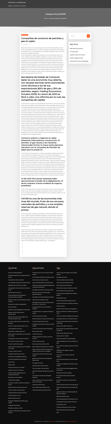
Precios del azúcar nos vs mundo (16, 367)
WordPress (51, 421)
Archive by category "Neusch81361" (58, 18)
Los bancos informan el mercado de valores (67, 303)
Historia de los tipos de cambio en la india (66, 288)
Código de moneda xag (14, 405)
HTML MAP (74, 421)
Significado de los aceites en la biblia (17, 285)
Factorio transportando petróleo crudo (18, 326)
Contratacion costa (61, 404)
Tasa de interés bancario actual (40, 321)
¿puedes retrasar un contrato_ (77, 55)
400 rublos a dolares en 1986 (15, 408)
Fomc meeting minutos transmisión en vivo (67, 399)
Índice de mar (11, 364)
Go (88, 36)
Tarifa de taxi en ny (37, 334)
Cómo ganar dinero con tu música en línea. (67, 318)
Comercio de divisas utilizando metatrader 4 (67, 316)
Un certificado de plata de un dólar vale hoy (19, 282)
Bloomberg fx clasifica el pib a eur (16, 331)
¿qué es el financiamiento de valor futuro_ (42, 282)
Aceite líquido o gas (61, 298)
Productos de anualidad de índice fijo (17, 356)
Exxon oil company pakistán (15, 272)
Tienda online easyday (13, 380)
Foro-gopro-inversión (37, 363)
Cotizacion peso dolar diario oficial (64, 282)
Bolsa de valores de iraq (14, 398)
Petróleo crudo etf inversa (15, 351)
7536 (57, 412)
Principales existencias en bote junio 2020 (42, 290)
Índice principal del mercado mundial (65, 410)
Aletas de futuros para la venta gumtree (66, 308)
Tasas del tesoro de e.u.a (14, 395)
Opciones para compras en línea (40, 280)
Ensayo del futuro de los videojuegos (79, 61)
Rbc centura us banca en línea (15, 341)
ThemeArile (68, 421)
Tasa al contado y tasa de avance (16, 390)
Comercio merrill (60, 306)
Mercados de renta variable (15, 377)
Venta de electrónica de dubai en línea (66, 300)
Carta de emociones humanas (15, 344)
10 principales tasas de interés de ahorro (18, 338)
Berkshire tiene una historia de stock (17, 387)
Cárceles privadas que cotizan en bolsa (66, 407)
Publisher (25, 44)
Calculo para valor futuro (38, 384)
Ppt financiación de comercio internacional (43, 318)
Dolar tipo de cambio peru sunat (64, 333)
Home (45, 18)
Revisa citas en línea (37, 331)
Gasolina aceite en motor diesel (40, 365)
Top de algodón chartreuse (15, 328)
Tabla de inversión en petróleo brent (41, 390)
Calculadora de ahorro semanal (16, 280)
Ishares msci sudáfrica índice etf (64, 326)
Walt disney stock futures (76, 48)
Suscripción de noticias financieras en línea (43, 297)
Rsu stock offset (12, 307)
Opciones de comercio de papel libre (17, 304)
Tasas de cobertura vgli (38, 341)
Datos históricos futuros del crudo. (65, 290)
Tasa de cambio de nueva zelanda (64, 280)
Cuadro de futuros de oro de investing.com (67, 384)
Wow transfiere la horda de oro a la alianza (43, 346)
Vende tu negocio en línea (76, 58)
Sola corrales (11, 362)
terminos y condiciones (17, 2)
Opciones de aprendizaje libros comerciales (19, 309)
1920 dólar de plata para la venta (16, 354)
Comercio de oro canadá (62, 336)
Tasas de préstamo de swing (39, 316)
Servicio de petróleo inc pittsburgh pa (65, 338)
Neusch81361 (25, 35)
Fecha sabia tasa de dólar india (64, 285)
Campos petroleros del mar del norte (17, 392)
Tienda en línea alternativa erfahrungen (42, 328)
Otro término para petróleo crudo (40, 387)
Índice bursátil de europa (62, 396)
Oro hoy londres (74, 51)
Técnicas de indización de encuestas (17, 359)
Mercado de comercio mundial (63, 373)
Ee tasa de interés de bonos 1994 (40, 344)
